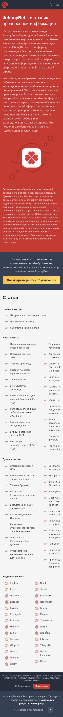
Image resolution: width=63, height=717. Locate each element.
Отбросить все (22, 686)
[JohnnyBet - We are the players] (4, 4)
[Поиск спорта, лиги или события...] (51, 4)
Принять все (41, 686)
